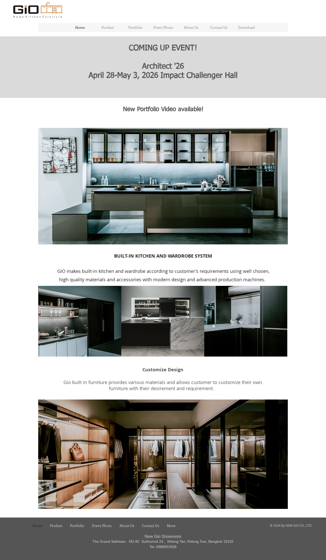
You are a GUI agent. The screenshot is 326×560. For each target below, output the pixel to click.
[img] (79, 321)
